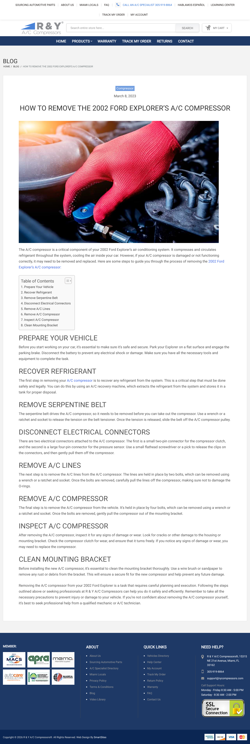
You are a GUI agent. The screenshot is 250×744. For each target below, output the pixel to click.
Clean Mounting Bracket (41, 325)
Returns (164, 41)
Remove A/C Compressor (42, 314)
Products (81, 41)
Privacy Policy (98, 680)
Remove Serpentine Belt (41, 298)
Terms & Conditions (101, 687)
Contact (186, 41)
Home (61, 41)
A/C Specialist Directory (104, 668)
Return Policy (155, 680)
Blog (92, 693)
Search (187, 28)
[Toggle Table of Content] (66, 280)
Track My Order (113, 14)
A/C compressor (80, 380)
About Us (67, 5)
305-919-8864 (215, 671)
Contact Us (154, 699)
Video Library (97, 699)
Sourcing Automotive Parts (35, 5)
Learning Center (223, 5)
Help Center (154, 662)
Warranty (107, 41)
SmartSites (100, 737)
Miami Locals (89, 5)
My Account (139, 14)
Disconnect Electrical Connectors (47, 303)
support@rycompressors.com (225, 678)
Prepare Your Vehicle (38, 287)
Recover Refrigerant (38, 292)
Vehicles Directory (158, 656)
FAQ (106, 5)
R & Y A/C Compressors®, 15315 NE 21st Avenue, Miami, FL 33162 (227, 660)
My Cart (218, 28)
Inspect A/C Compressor (41, 320)
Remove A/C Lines (37, 309)
